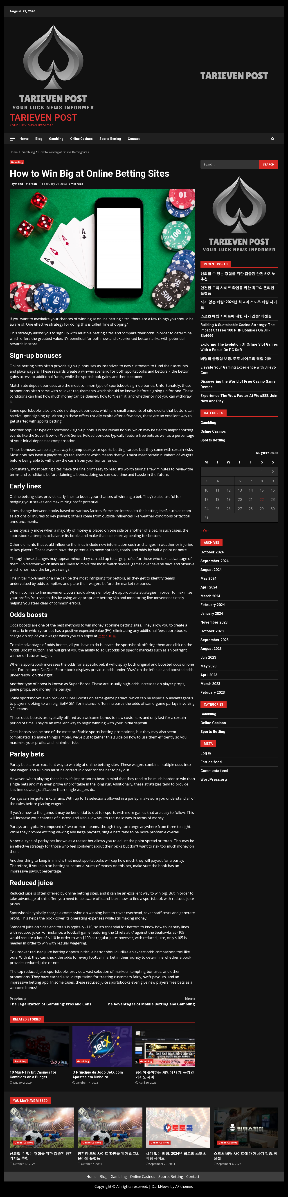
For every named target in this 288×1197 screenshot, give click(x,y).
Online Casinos (81, 139)
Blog (38, 139)
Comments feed (214, 770)
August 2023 (211, 649)
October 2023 (212, 631)
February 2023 (212, 692)
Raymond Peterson (23, 184)
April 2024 (208, 587)
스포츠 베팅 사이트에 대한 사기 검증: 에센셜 (236, 316)
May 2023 (208, 666)
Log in (205, 753)
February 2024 (212, 605)
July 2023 (208, 657)
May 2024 (208, 578)
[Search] (272, 139)
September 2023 (214, 640)
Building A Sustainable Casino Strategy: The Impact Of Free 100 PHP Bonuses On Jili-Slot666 (237, 330)
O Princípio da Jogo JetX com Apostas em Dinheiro (102, 1046)
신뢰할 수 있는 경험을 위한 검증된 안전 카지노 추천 (42, 1128)
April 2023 (208, 675)
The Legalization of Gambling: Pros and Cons (50, 1001)
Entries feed (211, 762)
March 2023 (210, 684)
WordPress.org (213, 779)
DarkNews (160, 1186)
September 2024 (214, 561)
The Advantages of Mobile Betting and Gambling (150, 1001)
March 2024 (210, 596)
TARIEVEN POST (43, 117)
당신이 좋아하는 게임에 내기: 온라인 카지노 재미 (165, 1046)
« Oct (204, 530)
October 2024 (212, 552)
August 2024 (211, 570)
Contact (134, 139)
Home (24, 139)
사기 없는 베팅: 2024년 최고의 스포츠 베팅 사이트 (178, 1128)
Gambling (56, 139)
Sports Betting (110, 139)
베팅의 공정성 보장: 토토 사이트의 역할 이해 (236, 358)
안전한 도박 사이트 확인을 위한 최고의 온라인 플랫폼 (110, 1128)
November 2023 (213, 622)
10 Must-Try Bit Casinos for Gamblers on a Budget (39, 1046)
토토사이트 (107, 635)
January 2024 (211, 613)
